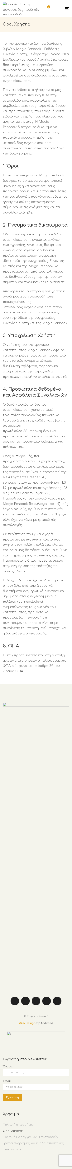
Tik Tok (36, 1001)
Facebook (15, 1001)
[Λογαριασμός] (57, 8)
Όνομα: (8, 1066)
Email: (7, 1081)
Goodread (57, 1001)
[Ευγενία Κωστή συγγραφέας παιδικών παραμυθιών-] (24, 8)
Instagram (25, 1001)
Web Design (27, 1023)
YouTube (46, 1001)
